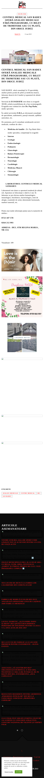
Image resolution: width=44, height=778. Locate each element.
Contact (7, 757)
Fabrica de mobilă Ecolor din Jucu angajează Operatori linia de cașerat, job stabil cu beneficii (21, 602)
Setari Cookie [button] (9, 772)
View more (22, 534)
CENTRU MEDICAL (28, 493)
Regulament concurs (22, 757)
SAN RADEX (7, 496)
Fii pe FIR (22, 14)
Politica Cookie (32, 760)
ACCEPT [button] (18, 772)
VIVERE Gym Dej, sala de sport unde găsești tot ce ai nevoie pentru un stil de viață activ (21, 542)
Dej (38, 493)
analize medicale (10, 493)
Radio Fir (17, 34)
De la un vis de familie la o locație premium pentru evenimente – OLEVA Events (20, 644)
